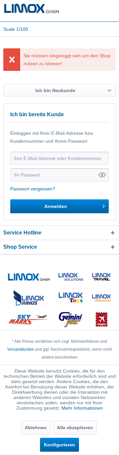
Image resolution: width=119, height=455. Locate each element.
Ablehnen (36, 427)
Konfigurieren (59, 444)
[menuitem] (15, 29)
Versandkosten (20, 349)
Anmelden (55, 206)
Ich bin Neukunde (55, 90)
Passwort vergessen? (32, 188)
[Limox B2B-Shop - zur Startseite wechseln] (31, 9)
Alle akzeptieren (75, 427)
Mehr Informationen (82, 408)
